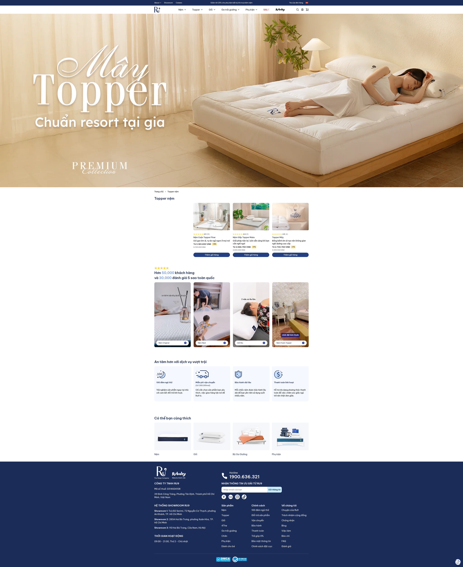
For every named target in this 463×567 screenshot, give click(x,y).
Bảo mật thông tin (261, 541)
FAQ (284, 541)
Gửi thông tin (274, 489)
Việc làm (286, 530)
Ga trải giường (229, 9)
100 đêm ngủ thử (260, 510)
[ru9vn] (157, 10)
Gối (211, 9)
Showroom (168, 3)
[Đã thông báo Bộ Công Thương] (239, 559)
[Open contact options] (458, 562)
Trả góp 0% (258, 536)
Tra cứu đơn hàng (296, 3)
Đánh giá (286, 546)
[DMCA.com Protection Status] (223, 559)
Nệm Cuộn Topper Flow (204, 237)
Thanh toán (258, 530)
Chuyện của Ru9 (290, 510)
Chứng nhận (288, 520)
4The (224, 525)
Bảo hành (257, 525)
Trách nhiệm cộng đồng (294, 515)
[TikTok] (244, 496)
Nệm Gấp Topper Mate (244, 237)
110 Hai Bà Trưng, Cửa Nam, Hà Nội (187, 527)
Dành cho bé (228, 546)
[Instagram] (237, 496)
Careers (179, 3)
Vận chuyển (258, 520)
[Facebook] (223, 496)
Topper (196, 9)
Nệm (180, 9)
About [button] (156, 3)
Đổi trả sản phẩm (261, 515)
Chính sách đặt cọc (262, 546)
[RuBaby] (280, 10)
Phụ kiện (250, 9)
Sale (266, 9)
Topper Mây (278, 237)
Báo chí (286, 536)
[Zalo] (230, 496)
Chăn (224, 536)
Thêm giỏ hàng (212, 255)
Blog (284, 525)
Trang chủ (158, 191)
